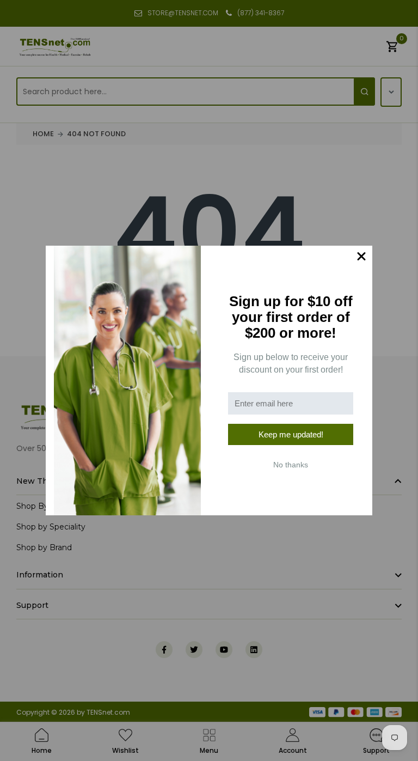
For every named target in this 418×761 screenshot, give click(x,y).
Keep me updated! (291, 434)
